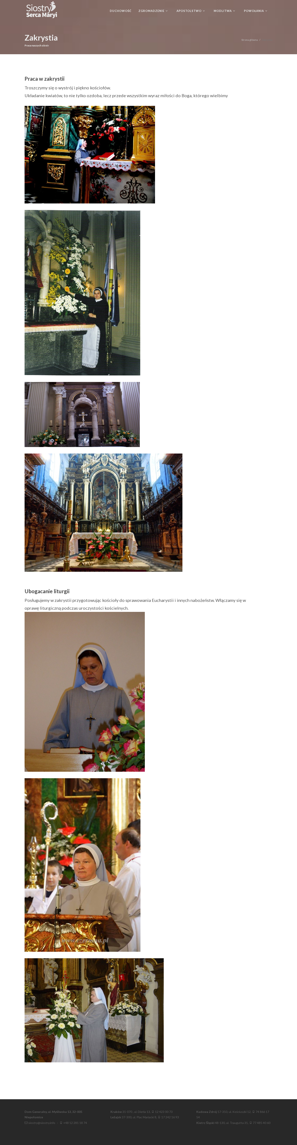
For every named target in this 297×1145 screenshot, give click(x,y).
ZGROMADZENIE (151, 11)
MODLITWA (223, 11)
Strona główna (249, 39)
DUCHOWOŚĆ (121, 11)
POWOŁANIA (254, 11)
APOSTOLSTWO (189, 11)
